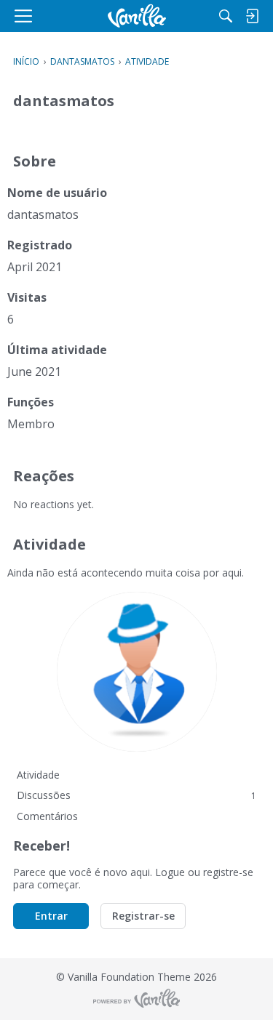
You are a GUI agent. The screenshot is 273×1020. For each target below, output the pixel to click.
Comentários (47, 816)
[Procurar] (226, 16)
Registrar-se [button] (143, 916)
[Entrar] (252, 16)
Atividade (38, 775)
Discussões (136, 795)
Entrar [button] (51, 916)
